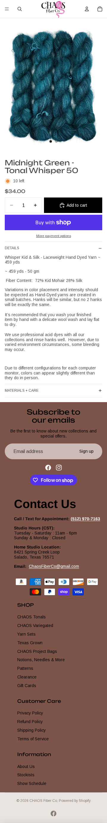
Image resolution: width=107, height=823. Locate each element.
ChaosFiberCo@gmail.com (54, 566)
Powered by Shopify (75, 801)
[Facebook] (48, 467)
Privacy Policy (30, 713)
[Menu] (7, 9)
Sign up (86, 451)
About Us (26, 766)
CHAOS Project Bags (37, 651)
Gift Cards (26, 685)
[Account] (86, 8)
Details (12, 248)
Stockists (25, 774)
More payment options (53, 236)
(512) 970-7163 (85, 518)
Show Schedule (31, 783)
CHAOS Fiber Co (43, 801)
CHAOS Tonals (31, 616)
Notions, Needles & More (41, 659)
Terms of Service (33, 738)
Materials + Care (22, 390)
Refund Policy (30, 721)
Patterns (25, 668)
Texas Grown (30, 642)
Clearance (27, 677)
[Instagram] (58, 467)
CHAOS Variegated (35, 625)
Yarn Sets (26, 634)
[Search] (19, 8)
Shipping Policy (31, 730)
